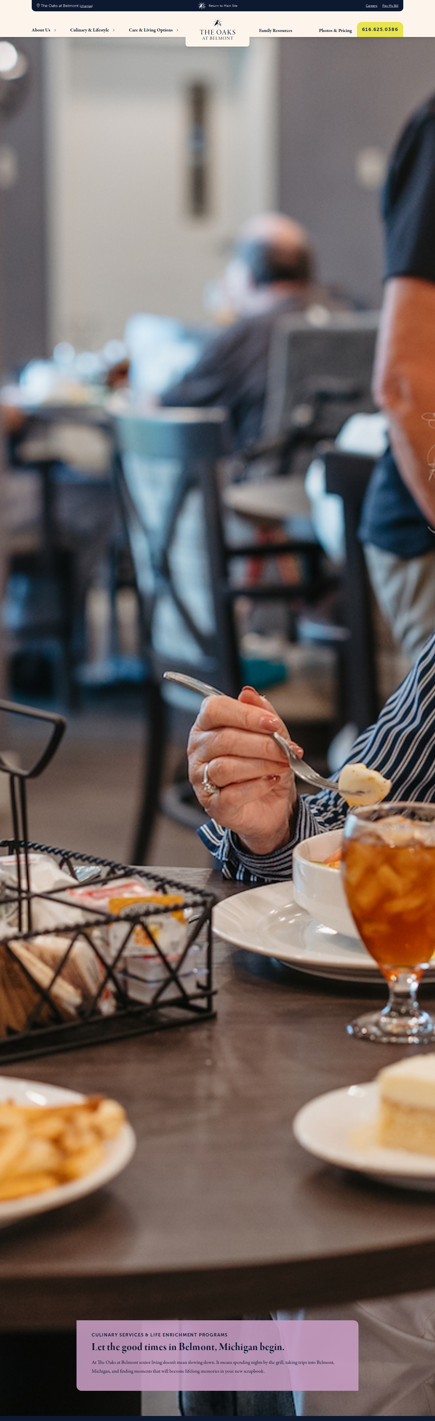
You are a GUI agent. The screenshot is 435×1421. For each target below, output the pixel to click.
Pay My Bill (390, 6)
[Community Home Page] (217, 29)
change (86, 6)
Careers (371, 6)
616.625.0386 (380, 29)
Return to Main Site (223, 6)
